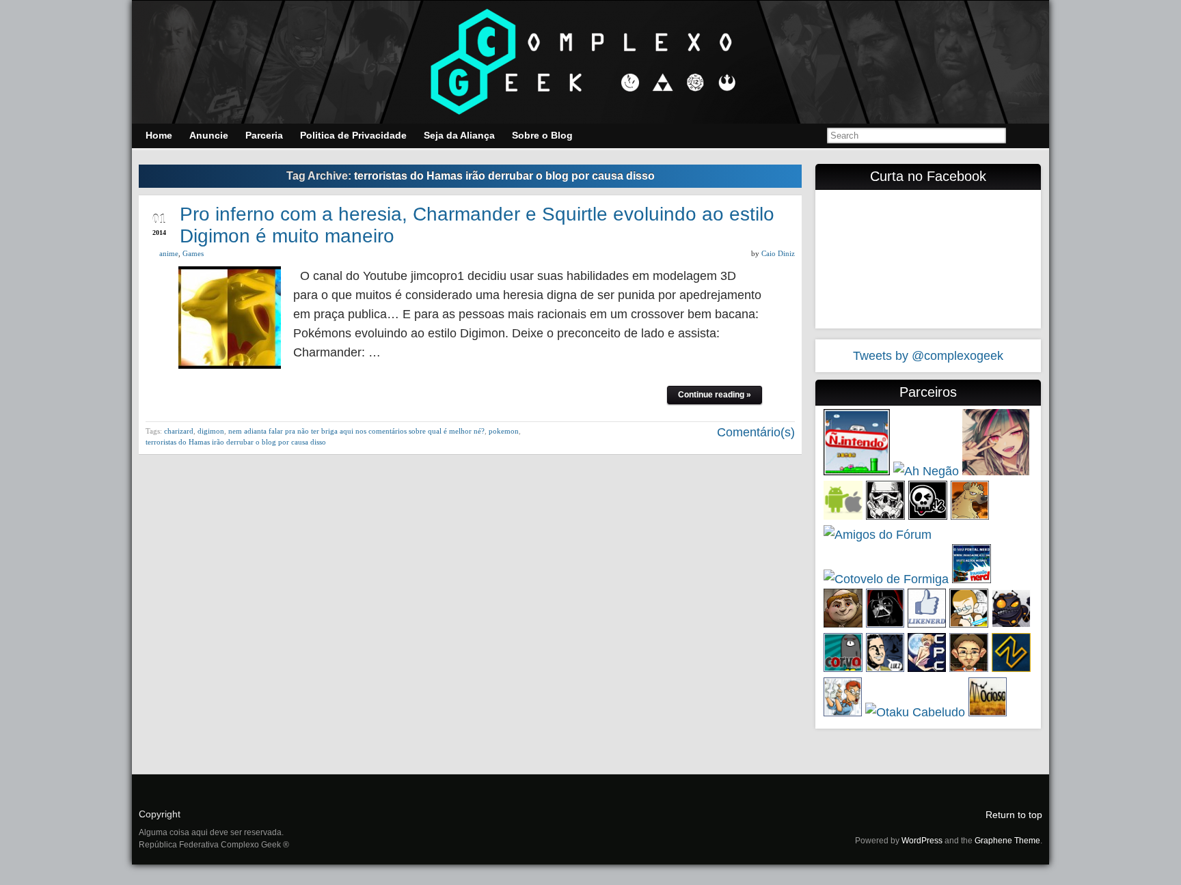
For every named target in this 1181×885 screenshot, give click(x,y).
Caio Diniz (778, 253)
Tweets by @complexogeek (928, 356)
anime (168, 253)
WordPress (921, 840)
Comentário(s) (754, 432)
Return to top (1014, 814)
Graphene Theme (1007, 840)
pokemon (504, 431)
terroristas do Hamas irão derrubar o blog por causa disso (236, 442)
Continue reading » (714, 394)
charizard (178, 431)
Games (193, 253)
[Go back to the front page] (590, 62)
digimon (211, 431)
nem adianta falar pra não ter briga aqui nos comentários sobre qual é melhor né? (356, 431)
